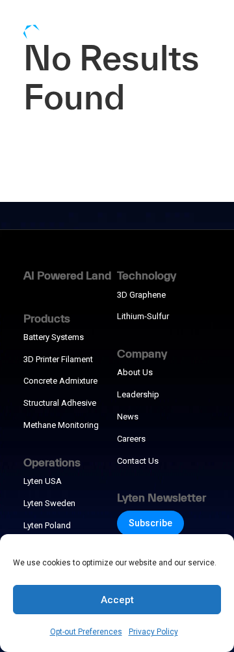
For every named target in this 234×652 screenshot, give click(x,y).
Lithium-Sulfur (143, 316)
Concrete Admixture (60, 381)
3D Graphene (141, 295)
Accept (117, 600)
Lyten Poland (47, 525)
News (127, 416)
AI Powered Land (67, 275)
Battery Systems (53, 337)
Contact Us (138, 461)
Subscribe (150, 523)
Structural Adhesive (59, 403)
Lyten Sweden (49, 503)
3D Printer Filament (58, 359)
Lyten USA (42, 481)
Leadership (138, 394)
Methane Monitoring (61, 425)
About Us (135, 372)
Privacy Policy (153, 631)
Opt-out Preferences (86, 631)
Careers (131, 439)
